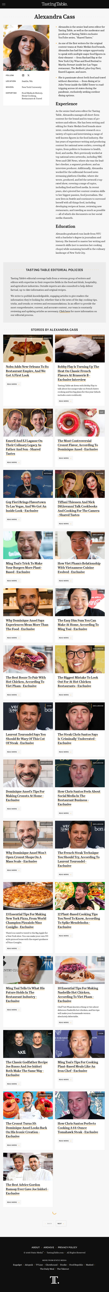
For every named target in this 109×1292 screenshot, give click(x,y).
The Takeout (63, 1268)
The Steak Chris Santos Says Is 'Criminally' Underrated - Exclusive (78, 739)
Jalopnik (29, 1264)
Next (60, 1223)
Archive (49, 1247)
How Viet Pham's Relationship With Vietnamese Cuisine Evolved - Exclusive (79, 568)
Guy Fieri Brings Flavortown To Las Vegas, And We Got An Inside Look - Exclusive (26, 506)
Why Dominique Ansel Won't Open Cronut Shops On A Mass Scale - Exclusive (26, 857)
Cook (49, 412)
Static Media (37, 1252)
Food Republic (76, 1264)
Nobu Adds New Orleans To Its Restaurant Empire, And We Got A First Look (27, 371)
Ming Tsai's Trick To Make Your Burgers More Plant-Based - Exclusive (24, 568)
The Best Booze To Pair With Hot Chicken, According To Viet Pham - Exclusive (26, 682)
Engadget (17, 1264)
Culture (48, 338)
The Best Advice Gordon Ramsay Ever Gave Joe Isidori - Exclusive (27, 1189)
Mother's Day (45, 1095)
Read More (12, 384)
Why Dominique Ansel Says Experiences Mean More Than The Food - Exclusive (27, 625)
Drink (49, 649)
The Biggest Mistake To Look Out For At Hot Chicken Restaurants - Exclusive (78, 682)
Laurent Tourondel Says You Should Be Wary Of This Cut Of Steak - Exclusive (26, 739)
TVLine (39, 1264)
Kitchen (48, 473)
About (36, 1247)
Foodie (63, 1264)
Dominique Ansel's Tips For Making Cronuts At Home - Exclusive (25, 796)
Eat (101, 412)
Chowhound (51, 1264)
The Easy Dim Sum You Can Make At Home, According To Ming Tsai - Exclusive (78, 625)
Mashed (89, 1264)
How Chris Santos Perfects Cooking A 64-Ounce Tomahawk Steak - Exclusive (78, 1128)
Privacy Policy (67, 1247)
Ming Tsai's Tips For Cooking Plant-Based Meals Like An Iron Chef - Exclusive (78, 1066)
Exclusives (98, 534)
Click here (64, 311)
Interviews (98, 338)
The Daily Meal (47, 1268)
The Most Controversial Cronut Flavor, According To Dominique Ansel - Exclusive (78, 445)
